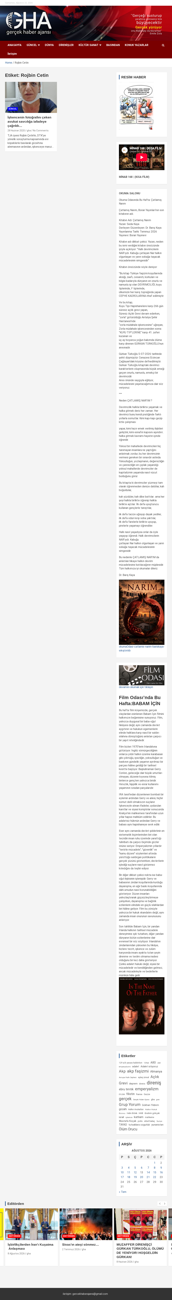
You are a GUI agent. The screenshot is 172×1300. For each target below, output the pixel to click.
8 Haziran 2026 (125, 1261)
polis (140, 1121)
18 (128, 1177)
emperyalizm (146, 1089)
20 (141, 1177)
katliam (138, 1117)
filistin (130, 1094)
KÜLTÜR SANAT (88, 45)
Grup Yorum (129, 1104)
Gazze (147, 1094)
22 (154, 1177)
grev (158, 1100)
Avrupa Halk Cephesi (128, 1077)
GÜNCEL (32, 45)
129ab (146, 1063)
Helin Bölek (132, 1113)
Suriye (159, 1121)
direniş (154, 1083)
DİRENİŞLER (66, 45)
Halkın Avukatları (136, 1109)
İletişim (12, 53)
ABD (153, 1062)
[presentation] (159, 1203)
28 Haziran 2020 (16, 130)
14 (148, 1172)
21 (148, 1177)
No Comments (41, 130)
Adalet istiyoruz (149, 1066)
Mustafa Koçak (127, 1121)
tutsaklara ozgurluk (139, 1124)
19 (135, 1177)
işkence (128, 1117)
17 (122, 1177)
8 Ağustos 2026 (16, 1253)
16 (161, 1172)
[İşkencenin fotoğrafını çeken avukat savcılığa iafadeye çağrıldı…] (31, 97)
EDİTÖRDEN (14, 1236)
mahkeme (149, 1117)
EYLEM (122, 1094)
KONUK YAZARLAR (136, 45)
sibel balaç (149, 1121)
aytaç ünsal (143, 1077)
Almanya (156, 1071)
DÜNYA (49, 45)
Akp (122, 1071)
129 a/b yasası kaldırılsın (130, 1063)
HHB (141, 1113)
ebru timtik (126, 1089)
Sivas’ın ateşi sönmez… (80, 1244)
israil (121, 1117)
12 (135, 1172)
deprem (133, 1083)
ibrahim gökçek (152, 1113)
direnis (142, 1084)
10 (122, 1172)
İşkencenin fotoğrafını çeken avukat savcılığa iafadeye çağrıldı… (29, 121)
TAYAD (123, 1124)
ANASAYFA (15, 45)
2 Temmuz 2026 (71, 1249)
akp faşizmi (138, 1071)
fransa (139, 1094)
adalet (135, 1066)
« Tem (122, 1191)
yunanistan (157, 1124)
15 (154, 1172)
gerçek (125, 1098)
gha (29, 130)
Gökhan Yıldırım (150, 1105)
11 (128, 1172)
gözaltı (123, 1109)
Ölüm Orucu (128, 1129)
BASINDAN (113, 45)
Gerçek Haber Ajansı (141, 1100)
